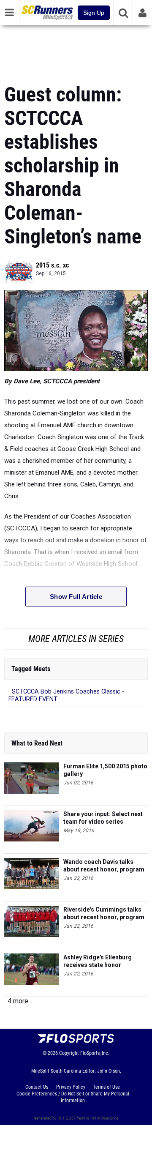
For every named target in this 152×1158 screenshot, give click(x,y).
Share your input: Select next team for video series (103, 818)
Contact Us (36, 1087)
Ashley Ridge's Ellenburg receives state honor (97, 961)
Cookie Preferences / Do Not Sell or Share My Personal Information (72, 1097)
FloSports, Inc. (94, 1053)
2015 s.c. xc (52, 265)
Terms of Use (106, 1087)
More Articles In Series (76, 639)
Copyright (69, 1053)
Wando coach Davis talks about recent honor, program (103, 865)
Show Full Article (76, 596)
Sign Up (93, 12)
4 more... (20, 1001)
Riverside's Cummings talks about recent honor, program (103, 913)
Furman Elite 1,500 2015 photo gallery (105, 770)
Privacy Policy (70, 1087)
